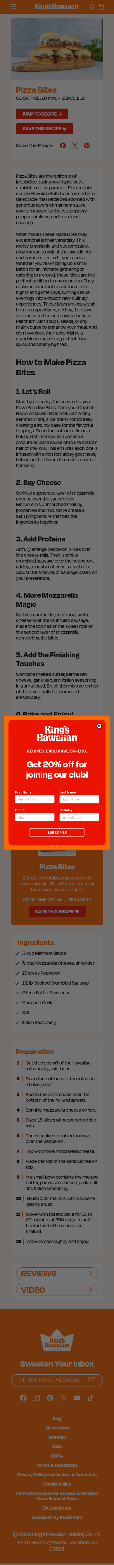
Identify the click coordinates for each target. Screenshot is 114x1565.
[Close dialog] (99, 726)
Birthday (66, 810)
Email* (20, 810)
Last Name (68, 792)
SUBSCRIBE (57, 832)
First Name (23, 792)
